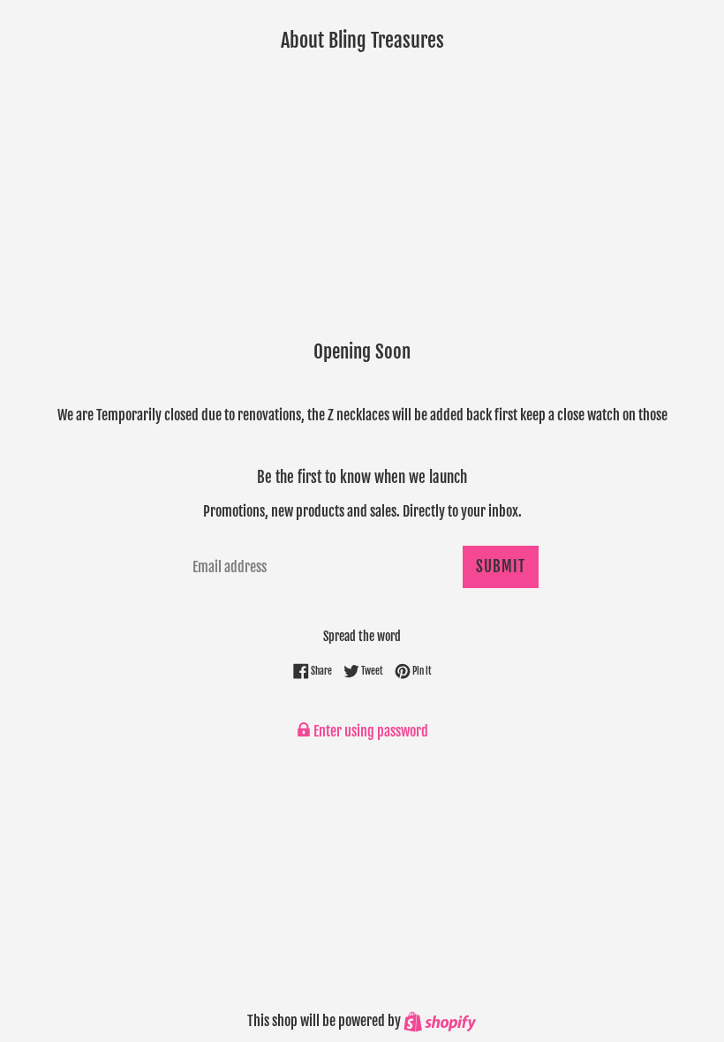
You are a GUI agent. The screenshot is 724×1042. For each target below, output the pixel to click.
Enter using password (369, 731)
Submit (500, 566)
